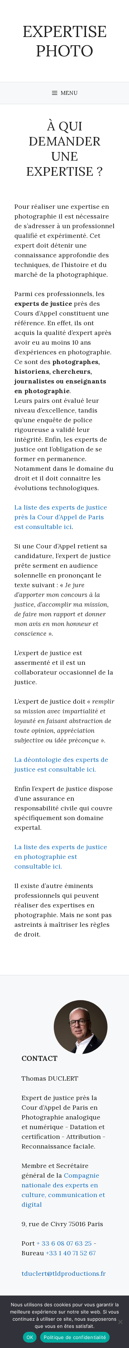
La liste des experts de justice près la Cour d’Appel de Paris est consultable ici (60, 517)
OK (30, 1337)
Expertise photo (65, 41)
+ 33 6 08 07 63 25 (64, 1243)
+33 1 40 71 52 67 (71, 1253)
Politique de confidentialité (75, 1337)
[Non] (120, 1321)
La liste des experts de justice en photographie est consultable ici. (60, 856)
